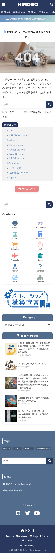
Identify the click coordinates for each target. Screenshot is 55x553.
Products (15, 260)
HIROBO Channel (18, 135)
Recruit (15, 271)
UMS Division (16, 158)
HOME (29, 530)
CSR (15, 282)
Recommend (43, 448)
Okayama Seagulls (12, 490)
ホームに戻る (28, 189)
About (6, 12)
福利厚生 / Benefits (19, 172)
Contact (45, 12)
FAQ (40, 249)
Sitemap (40, 282)
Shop (33, 12)
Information (13, 163)
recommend (40, 227)
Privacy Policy (27, 545)
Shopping (12, 177)
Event (14, 238)
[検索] (49, 104)
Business (20, 12)
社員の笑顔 (15, 168)
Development (16, 145)
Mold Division (16, 154)
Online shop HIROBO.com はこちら (29, 18)
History (40, 260)
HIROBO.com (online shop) (17, 484)
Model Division (17, 149)
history (29, 448)
